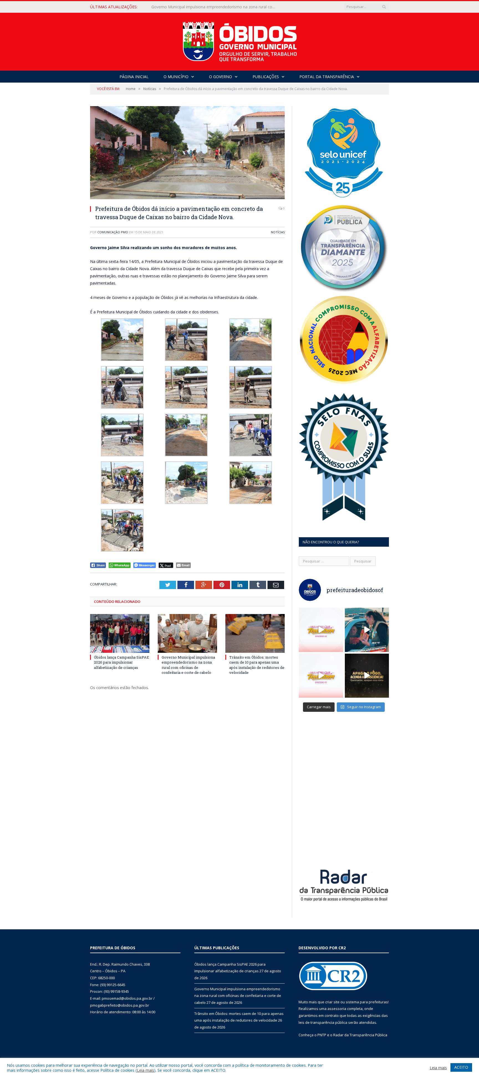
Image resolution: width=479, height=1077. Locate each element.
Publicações (266, 76)
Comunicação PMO (112, 232)
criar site (332, 1001)
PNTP (321, 1034)
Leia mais (145, 1070)
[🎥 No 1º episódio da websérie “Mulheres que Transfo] (321, 676)
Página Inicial (134, 76)
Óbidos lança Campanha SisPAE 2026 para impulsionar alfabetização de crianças (121, 662)
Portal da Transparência (326, 76)
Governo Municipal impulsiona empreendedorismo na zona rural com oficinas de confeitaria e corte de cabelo (215, 6)
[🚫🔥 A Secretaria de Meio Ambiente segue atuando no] (367, 630)
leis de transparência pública (323, 1022)
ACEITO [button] (461, 1067)
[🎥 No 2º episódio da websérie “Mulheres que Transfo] (321, 630)
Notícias (278, 232)
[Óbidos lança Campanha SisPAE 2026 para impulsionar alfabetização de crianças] (119, 633)
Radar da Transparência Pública (360, 1034)
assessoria (336, 1008)
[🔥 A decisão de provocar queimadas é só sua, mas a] (367, 676)
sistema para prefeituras (367, 1001)
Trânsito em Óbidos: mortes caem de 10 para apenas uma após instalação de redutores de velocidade (256, 665)
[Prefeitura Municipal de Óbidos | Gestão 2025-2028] (239, 40)
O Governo (220, 76)
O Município (176, 76)
